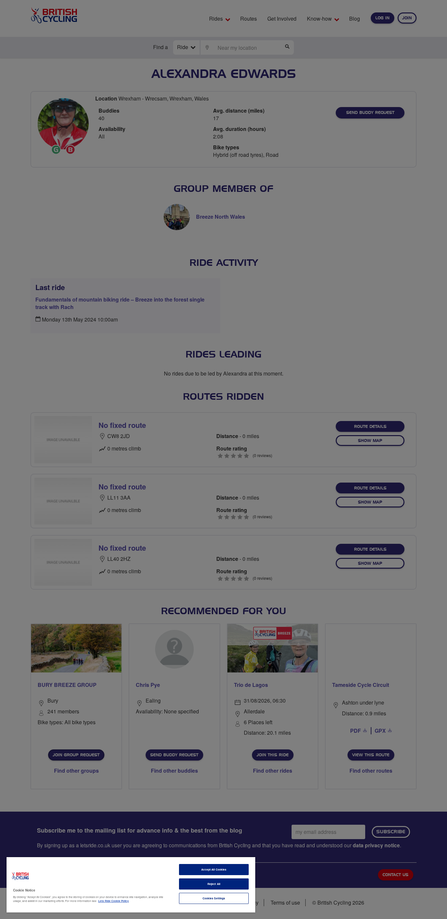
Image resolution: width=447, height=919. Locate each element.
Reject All (213, 884)
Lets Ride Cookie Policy (113, 901)
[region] (131, 884)
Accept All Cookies (213, 869)
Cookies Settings (214, 898)
